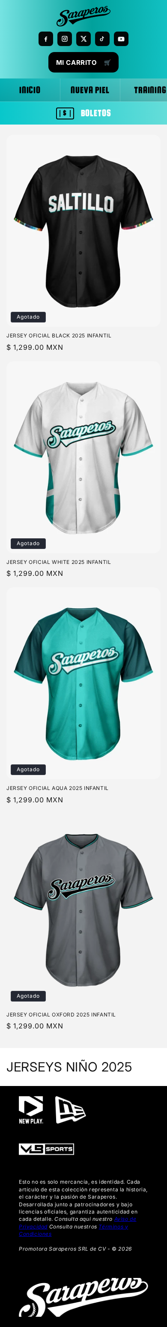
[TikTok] (102, 39)
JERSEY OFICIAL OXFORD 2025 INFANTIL (61, 1014)
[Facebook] (46, 39)
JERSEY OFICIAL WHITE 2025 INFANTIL (58, 562)
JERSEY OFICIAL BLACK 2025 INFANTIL (58, 335)
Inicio (30, 90)
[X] (83, 39)
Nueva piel (90, 90)
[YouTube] (121, 39)
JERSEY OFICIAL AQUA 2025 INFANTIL (57, 788)
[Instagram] (64, 39)
